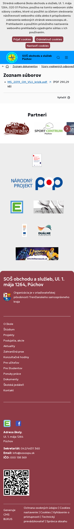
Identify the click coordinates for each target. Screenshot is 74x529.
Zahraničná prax (13, 351)
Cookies (45, 512)
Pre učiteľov (11, 362)
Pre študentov (12, 368)
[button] (58, 57)
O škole (8, 324)
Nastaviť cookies (38, 45)
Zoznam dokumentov (25, 66)
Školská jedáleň (13, 384)
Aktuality (9, 346)
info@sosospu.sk (23, 453)
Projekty (8, 335)
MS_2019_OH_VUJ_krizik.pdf (28, 82)
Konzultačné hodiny (16, 357)
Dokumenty (10, 379)
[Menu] (66, 57)
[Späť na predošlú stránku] (4, 66)
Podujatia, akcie (13, 340)
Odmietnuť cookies (49, 39)
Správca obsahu (56, 521)
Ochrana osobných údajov (40, 507)
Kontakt (8, 390)
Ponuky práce (12, 373)
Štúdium (9, 329)
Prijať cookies (22, 39)
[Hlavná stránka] (7, 66)
